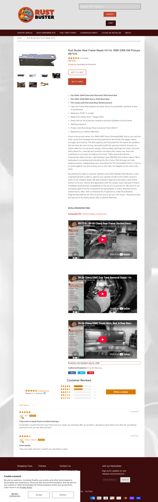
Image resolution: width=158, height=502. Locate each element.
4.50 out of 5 (43, 391)
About (128, 33)
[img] (24, 412)
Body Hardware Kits (46, 33)
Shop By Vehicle (24, 33)
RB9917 (114, 128)
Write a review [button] (121, 392)
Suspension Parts (89, 33)
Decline (63, 495)
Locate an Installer (111, 33)
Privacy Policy (26, 487)
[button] (74, 58)
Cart (110, 23)
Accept (39, 495)
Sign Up (125, 480)
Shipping (72, 64)
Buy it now (77, 81)
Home (19, 38)
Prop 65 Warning (94, 368)
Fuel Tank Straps (68, 33)
